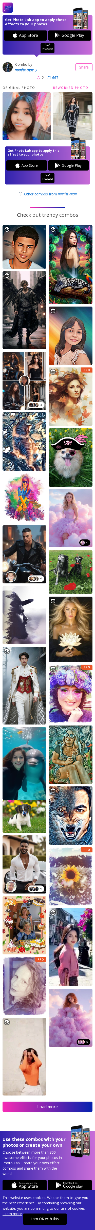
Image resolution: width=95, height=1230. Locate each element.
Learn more (12, 1213)
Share (84, 67)
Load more (47, 1106)
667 (55, 77)
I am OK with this (45, 1218)
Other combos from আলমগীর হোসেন (50, 194)
